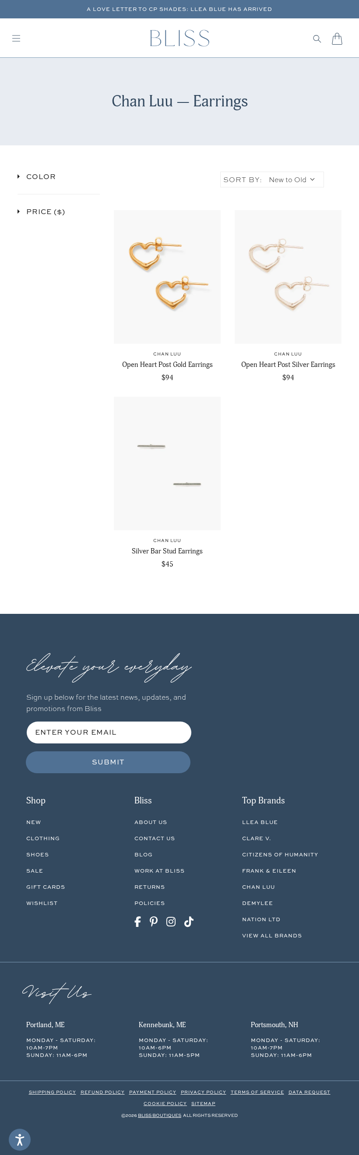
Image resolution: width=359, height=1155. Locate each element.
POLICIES (149, 903)
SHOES (37, 854)
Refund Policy (103, 1092)
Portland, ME (45, 1025)
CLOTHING (43, 838)
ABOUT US (150, 822)
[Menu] (16, 38)
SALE (34, 870)
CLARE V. (256, 838)
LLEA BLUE (260, 822)
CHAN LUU (258, 887)
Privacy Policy (203, 1092)
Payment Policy (152, 1092)
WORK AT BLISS (159, 870)
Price (45, 211)
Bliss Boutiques (159, 1115)
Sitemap (203, 1103)
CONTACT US (154, 838)
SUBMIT (108, 762)
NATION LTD (261, 919)
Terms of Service (257, 1092)
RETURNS (149, 887)
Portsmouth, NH (274, 1025)
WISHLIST (42, 903)
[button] (317, 38)
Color (41, 176)
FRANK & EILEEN (269, 870)
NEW (33, 822)
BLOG (143, 854)
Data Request (310, 1092)
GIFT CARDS (45, 887)
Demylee (257, 903)
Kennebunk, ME (162, 1025)
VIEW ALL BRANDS (272, 935)
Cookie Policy (165, 1103)
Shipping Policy (52, 1092)
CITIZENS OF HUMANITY (280, 854)
